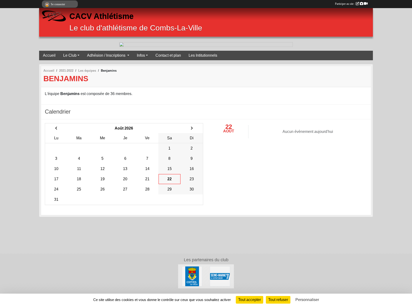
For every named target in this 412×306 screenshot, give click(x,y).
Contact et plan (168, 55)
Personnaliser (307, 300)
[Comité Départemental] (220, 276)
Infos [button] (141, 55)
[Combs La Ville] (192, 276)
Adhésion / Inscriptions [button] (106, 55)
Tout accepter (249, 300)
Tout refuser (278, 300)
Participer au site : (345, 3)
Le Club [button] (70, 55)
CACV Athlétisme (101, 16)
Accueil (49, 55)
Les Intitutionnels (203, 55)
